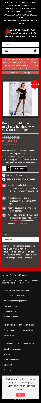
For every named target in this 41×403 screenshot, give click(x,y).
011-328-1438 (22, 2)
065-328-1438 (24, 5)
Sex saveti (8, 365)
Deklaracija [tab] (8, 240)
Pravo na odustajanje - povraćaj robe (19, 330)
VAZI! (20, 395)
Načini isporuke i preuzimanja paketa (19, 344)
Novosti (7, 354)
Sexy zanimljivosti (11, 359)
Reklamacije (9, 335)
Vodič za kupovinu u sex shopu (16, 290)
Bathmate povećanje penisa (15, 301)
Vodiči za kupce (10, 306)
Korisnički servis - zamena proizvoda (19, 325)
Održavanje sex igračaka (14, 295)
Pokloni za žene (10, 311)
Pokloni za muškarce (12, 316)
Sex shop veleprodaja (13, 349)
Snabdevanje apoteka (13, 370)
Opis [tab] (5, 235)
